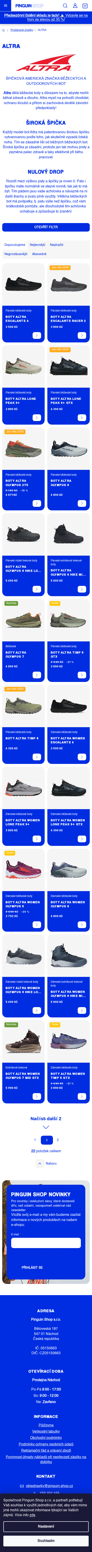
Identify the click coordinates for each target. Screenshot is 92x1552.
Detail (36, 335)
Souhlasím (46, 1541)
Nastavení (46, 1526)
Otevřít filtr (46, 227)
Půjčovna (46, 1425)
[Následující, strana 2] (47, 1140)
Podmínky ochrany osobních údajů (46, 1444)
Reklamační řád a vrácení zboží (46, 1451)
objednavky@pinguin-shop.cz (49, 1486)
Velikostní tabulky (46, 1432)
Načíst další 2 (46, 1118)
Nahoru (51, 1163)
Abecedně (39, 254)
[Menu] (5, 5)
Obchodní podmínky (46, 1438)
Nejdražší (56, 245)
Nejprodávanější (15, 254)
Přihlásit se (32, 1267)
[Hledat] (65, 5)
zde (32, 1515)
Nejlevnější (37, 245)
